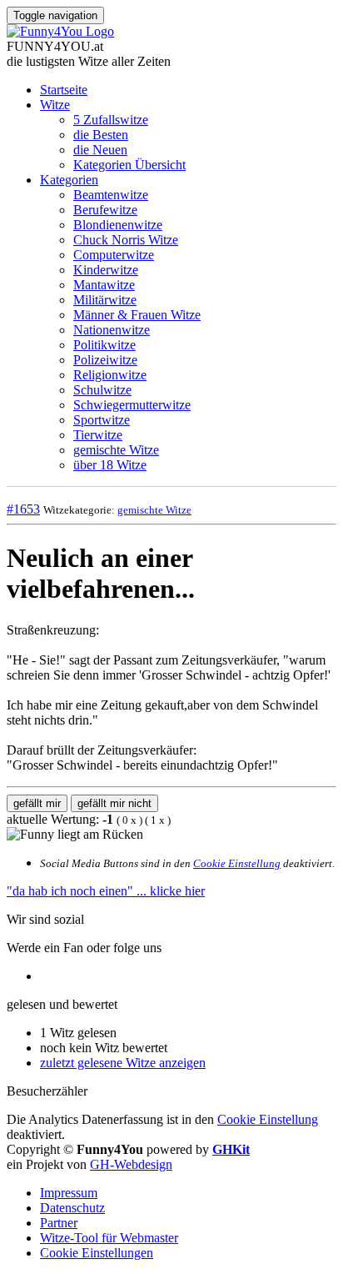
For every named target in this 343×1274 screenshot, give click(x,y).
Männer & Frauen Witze (137, 315)
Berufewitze (105, 210)
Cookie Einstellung (237, 863)
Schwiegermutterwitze (132, 405)
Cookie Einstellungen (96, 1253)
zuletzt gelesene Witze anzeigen (123, 1063)
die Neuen (100, 150)
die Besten (100, 135)
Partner (58, 1223)
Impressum (68, 1193)
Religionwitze (110, 375)
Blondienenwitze (117, 225)
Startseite (63, 90)
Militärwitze (105, 300)
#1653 (23, 509)
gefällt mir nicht (114, 803)
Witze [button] (55, 105)
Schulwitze (102, 390)
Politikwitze (104, 345)
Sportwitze (101, 420)
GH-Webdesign (131, 1164)
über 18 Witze (110, 465)
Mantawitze (104, 285)
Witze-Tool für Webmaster (109, 1238)
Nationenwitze (111, 330)
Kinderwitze (105, 270)
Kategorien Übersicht (129, 165)
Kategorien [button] (69, 180)
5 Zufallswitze (110, 120)
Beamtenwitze (110, 195)
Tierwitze (97, 435)
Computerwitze (113, 255)
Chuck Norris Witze (125, 240)
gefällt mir (37, 803)
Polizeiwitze (105, 360)
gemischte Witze (116, 450)
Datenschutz (72, 1208)
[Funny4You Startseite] (60, 31)
